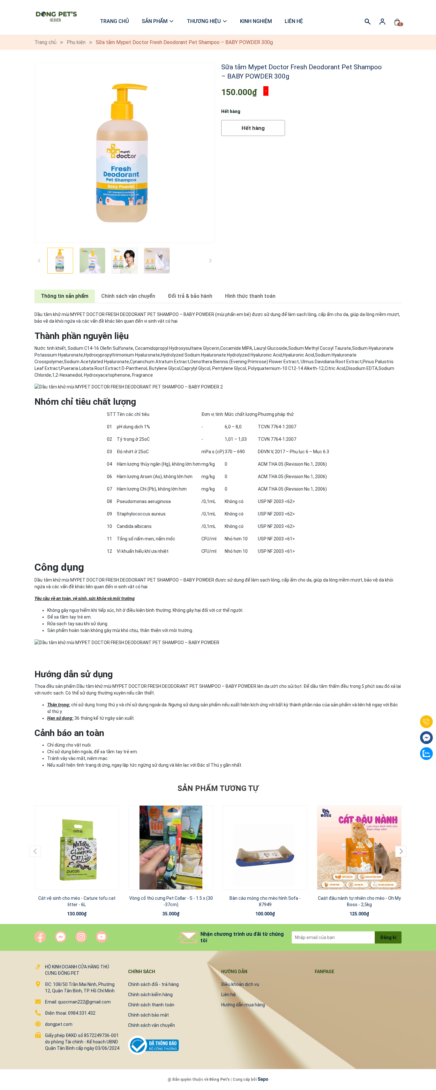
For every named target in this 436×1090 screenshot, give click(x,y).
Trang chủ (114, 21)
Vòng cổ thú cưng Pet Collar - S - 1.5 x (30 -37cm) (171, 901)
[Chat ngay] (60, 937)
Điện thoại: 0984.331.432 (70, 1013)
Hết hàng (253, 128)
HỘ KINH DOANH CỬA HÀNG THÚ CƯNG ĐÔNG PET (77, 970)
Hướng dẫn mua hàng (243, 1004)
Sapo (263, 1079)
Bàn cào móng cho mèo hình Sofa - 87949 (265, 901)
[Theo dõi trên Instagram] (81, 937)
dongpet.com (58, 1024)
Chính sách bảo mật (148, 1015)
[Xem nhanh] (77, 841)
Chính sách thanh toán (151, 1004)
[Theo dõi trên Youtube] (101, 937)
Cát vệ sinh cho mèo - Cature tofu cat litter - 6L (77, 901)
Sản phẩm (155, 21)
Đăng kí (388, 937)
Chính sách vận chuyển (151, 1025)
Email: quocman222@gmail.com (78, 1001)
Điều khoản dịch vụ (240, 984)
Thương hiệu (204, 21)
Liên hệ (294, 21)
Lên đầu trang (415, 1086)
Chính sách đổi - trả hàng (153, 984)
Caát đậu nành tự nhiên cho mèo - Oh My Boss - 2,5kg (359, 901)
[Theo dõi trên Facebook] (40, 937)
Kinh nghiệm (256, 21)
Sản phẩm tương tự (218, 788)
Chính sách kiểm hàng (150, 994)
